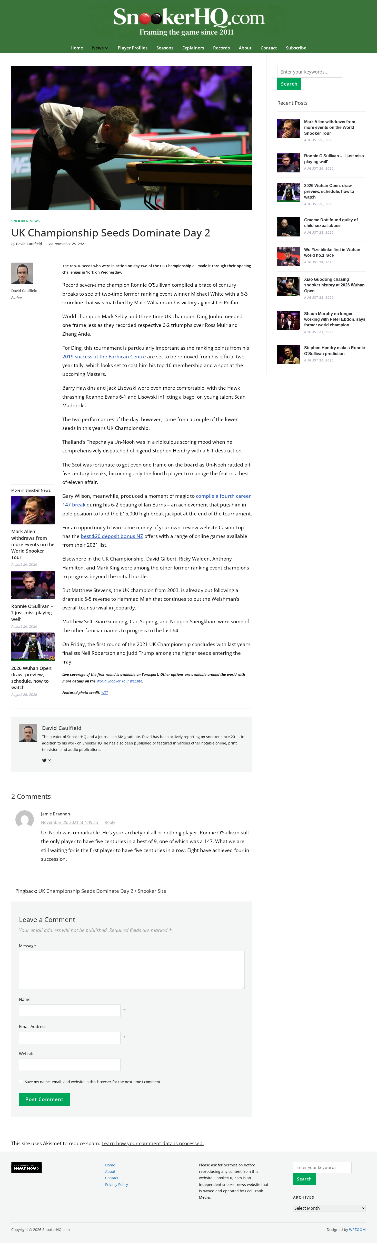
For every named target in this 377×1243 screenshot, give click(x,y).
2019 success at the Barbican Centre (104, 356)
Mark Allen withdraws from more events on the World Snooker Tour (32, 544)
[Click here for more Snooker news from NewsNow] (26, 1168)
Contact (269, 48)
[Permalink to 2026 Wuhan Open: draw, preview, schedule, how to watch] (33, 647)
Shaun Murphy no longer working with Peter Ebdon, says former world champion (334, 319)
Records (221, 48)
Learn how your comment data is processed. (153, 1143)
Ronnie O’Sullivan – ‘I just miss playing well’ (32, 612)
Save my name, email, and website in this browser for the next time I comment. (93, 1081)
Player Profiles (132, 48)
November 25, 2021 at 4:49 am (70, 822)
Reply (110, 822)
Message (27, 946)
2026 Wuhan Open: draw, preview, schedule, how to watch (32, 678)
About (245, 48)
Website (27, 1053)
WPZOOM (357, 1229)
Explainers (193, 48)
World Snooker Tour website (119, 681)
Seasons (164, 48)
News (98, 48)
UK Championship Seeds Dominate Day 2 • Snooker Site (102, 891)
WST (104, 692)
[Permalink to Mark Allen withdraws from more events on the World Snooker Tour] (33, 510)
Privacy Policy (116, 1184)
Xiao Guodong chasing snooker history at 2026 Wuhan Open (334, 285)
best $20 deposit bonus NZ (112, 536)
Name (25, 999)
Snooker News (25, 221)
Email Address (32, 1026)
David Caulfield (29, 243)
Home (77, 48)
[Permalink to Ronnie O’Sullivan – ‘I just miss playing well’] (33, 585)
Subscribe (296, 48)
